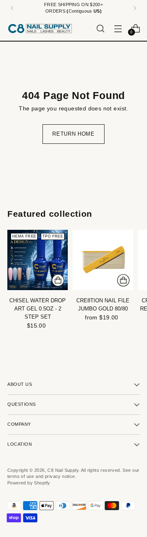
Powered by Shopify (28, 482)
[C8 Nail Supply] (40, 28)
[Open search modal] (100, 28)
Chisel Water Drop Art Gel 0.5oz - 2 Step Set (37, 308)
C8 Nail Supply (62, 470)
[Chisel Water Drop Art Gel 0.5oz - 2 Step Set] (37, 260)
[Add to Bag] (58, 280)
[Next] (135, 8)
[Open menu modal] (117, 28)
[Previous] (12, 8)
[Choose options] (123, 280)
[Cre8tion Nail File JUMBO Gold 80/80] (103, 260)
